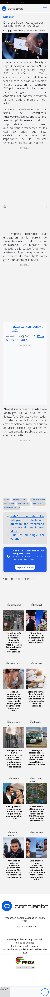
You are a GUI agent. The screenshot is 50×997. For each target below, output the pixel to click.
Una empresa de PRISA (25, 960)
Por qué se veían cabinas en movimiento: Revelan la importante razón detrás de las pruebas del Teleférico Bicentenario (14, 642)
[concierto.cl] (12, 8)
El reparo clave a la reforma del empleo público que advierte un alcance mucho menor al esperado (36, 698)
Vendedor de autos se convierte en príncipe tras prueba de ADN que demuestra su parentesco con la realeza (14, 868)
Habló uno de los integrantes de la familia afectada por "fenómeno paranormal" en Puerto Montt (27, 523)
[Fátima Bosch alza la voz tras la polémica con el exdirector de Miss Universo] (36, 620)
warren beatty (12, 507)
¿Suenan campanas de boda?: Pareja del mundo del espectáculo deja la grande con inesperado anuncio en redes (14, 701)
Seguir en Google (25, 567)
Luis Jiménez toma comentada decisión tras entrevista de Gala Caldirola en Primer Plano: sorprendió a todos (36, 870)
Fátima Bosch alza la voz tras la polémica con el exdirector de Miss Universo (36, 638)
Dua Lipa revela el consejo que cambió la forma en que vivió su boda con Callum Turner (14, 812)
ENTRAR (7, 2)
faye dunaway (38, 499)
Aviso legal (12, 939)
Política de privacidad (31, 939)
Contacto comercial (25, 926)
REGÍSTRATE (20, 2)
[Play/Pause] (45, 992)
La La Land (10, 503)
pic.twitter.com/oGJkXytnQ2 (27, 328)
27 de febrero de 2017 (25, 338)
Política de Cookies (24, 942)
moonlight (24, 503)
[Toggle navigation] (44, 8)
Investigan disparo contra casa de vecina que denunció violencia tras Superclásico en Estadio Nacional (36, 757)
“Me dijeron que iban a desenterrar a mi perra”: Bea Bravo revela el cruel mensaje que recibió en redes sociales (13, 758)
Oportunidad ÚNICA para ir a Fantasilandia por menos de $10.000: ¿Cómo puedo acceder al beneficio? (36, 813)
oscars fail (39, 503)
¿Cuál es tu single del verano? (27, 536)
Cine (7, 499)
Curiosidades (20, 499)
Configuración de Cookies (24, 946)
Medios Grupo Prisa (25, 967)
